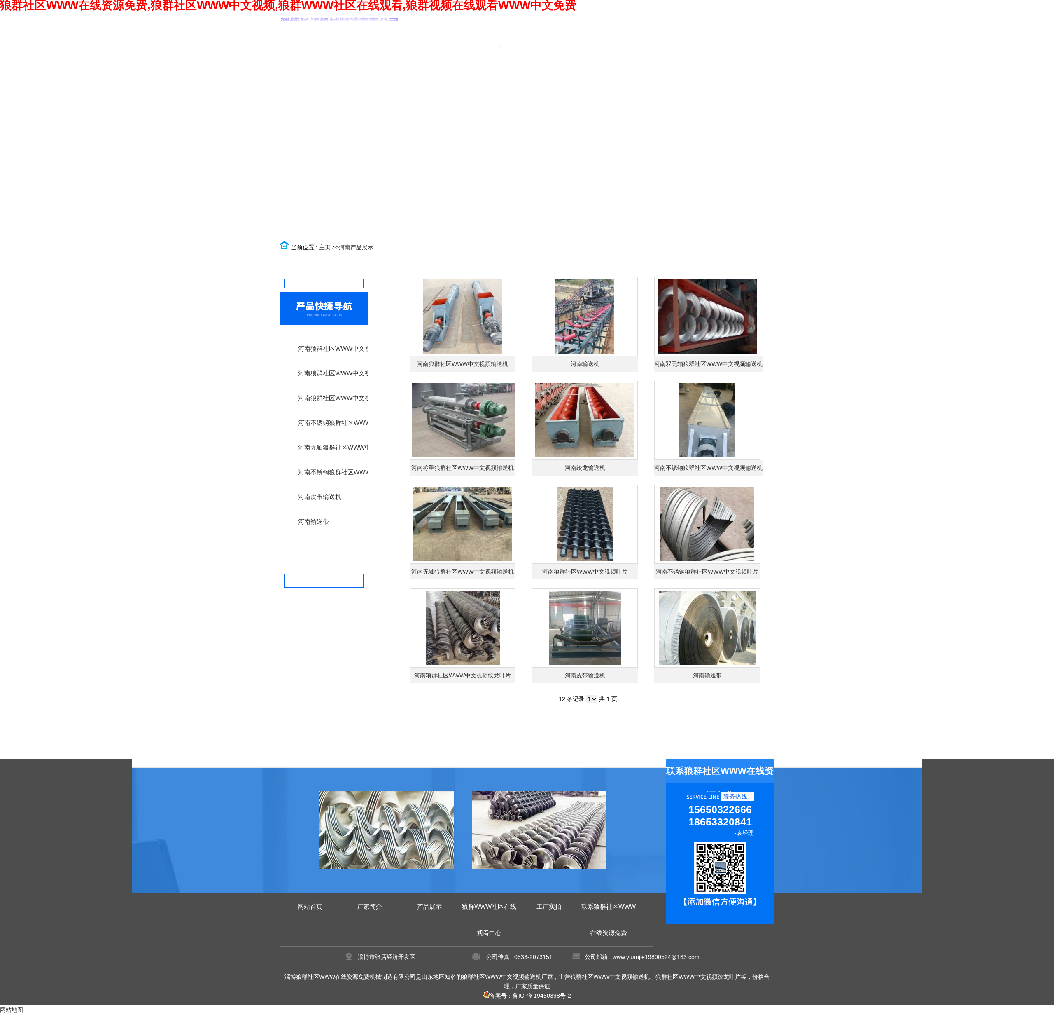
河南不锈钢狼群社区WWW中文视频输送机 (708, 467)
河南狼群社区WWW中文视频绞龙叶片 (462, 675)
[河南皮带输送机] (585, 628)
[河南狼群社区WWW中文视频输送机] (462, 316)
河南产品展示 (356, 247)
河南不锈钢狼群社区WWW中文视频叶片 (707, 571)
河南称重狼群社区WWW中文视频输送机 (462, 467)
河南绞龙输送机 (585, 467)
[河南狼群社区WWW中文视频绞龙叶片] (462, 628)
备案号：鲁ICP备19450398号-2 (530, 995)
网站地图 (11, 1009)
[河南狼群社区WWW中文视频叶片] (585, 524)
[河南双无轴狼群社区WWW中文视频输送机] (707, 316)
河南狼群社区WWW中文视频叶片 (584, 571)
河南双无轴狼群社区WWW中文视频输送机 (708, 364)
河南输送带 (707, 675)
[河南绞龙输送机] (585, 420)
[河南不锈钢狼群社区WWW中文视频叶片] (707, 524)
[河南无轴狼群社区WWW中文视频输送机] (462, 524)
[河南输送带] (707, 628)
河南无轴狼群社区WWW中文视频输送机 (462, 571)
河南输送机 (585, 364)
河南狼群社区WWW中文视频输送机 (462, 364)
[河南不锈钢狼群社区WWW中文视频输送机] (707, 420)
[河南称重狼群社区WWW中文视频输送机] (462, 420)
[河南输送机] (585, 316)
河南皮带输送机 (585, 675)
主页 (325, 247)
